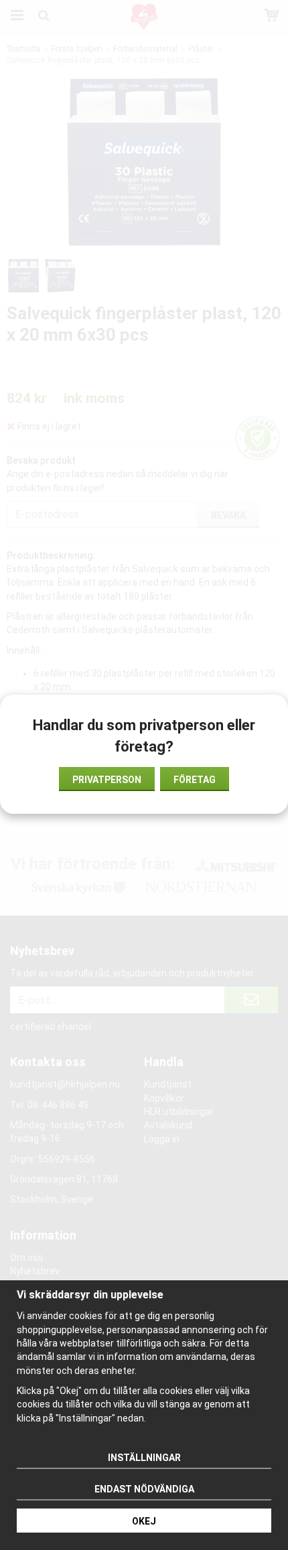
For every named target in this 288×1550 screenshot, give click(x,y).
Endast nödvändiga (144, 1489)
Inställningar (144, 1457)
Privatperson (106, 779)
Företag (194, 779)
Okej (144, 1521)
